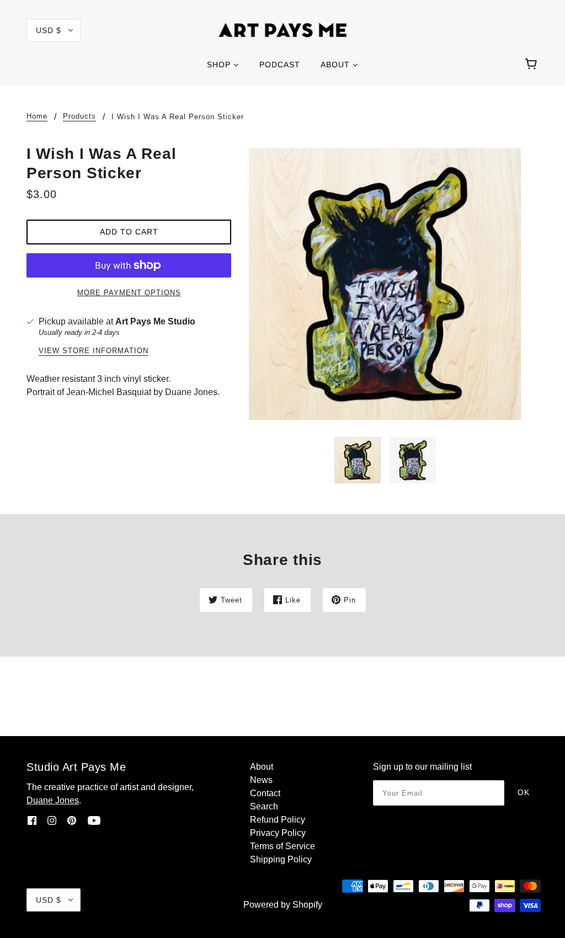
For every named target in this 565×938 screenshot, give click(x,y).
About (261, 766)
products (79, 116)
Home (36, 116)
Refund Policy (277, 819)
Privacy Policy (278, 833)
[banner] (283, 29)
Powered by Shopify (282, 904)
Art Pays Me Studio (155, 321)
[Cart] (532, 64)
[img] (32, 820)
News (261, 780)
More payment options (129, 293)
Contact (265, 793)
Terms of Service (282, 846)
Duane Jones (52, 800)
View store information (93, 351)
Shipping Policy (281, 859)
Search (264, 806)
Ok (524, 792)
